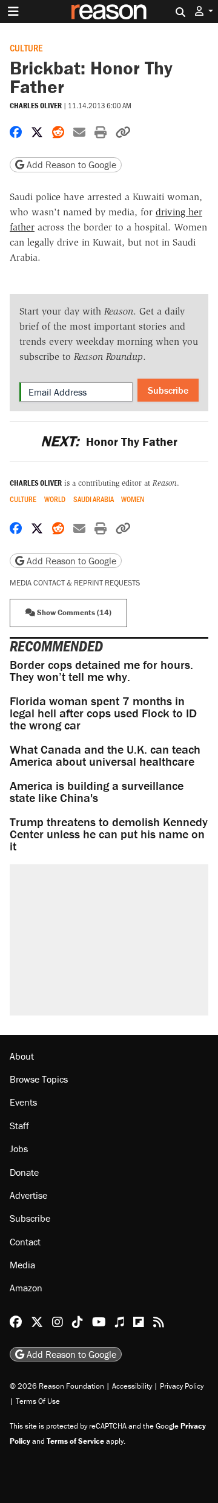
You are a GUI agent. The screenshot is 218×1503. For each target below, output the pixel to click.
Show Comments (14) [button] (73, 612)
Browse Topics (39, 1079)
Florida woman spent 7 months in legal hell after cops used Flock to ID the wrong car (103, 712)
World (54, 499)
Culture (26, 47)
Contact (25, 1242)
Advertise (28, 1195)
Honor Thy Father (109, 441)
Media (22, 1265)
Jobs (19, 1149)
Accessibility (132, 1386)
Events (23, 1102)
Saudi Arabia (93, 499)
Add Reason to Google (70, 164)
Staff (19, 1126)
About (22, 1056)
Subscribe (168, 390)
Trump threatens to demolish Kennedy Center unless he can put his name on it (109, 833)
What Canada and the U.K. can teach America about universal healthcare (105, 755)
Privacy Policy (181, 1386)
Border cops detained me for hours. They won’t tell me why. (101, 670)
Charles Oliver (36, 105)
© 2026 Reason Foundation (57, 1386)
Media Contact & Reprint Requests (75, 583)
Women (132, 499)
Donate (24, 1172)
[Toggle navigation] (13, 11)
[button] (204, 11)
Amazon (26, 1288)
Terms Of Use (38, 1401)
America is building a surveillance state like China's (96, 791)
